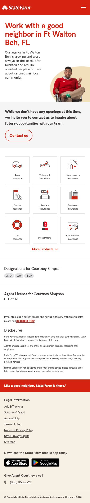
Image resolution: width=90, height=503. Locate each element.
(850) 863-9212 (25, 321)
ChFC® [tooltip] (9, 276)
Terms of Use (12, 424)
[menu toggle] (83, 8)
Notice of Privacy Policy (18, 430)
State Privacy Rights (16, 436)
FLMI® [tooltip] (29, 276)
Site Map (9, 441)
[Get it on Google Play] (45, 462)
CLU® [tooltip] (19, 276)
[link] (22, 7)
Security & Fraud (14, 412)
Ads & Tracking (13, 406)
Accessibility (12, 418)
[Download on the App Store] (16, 462)
